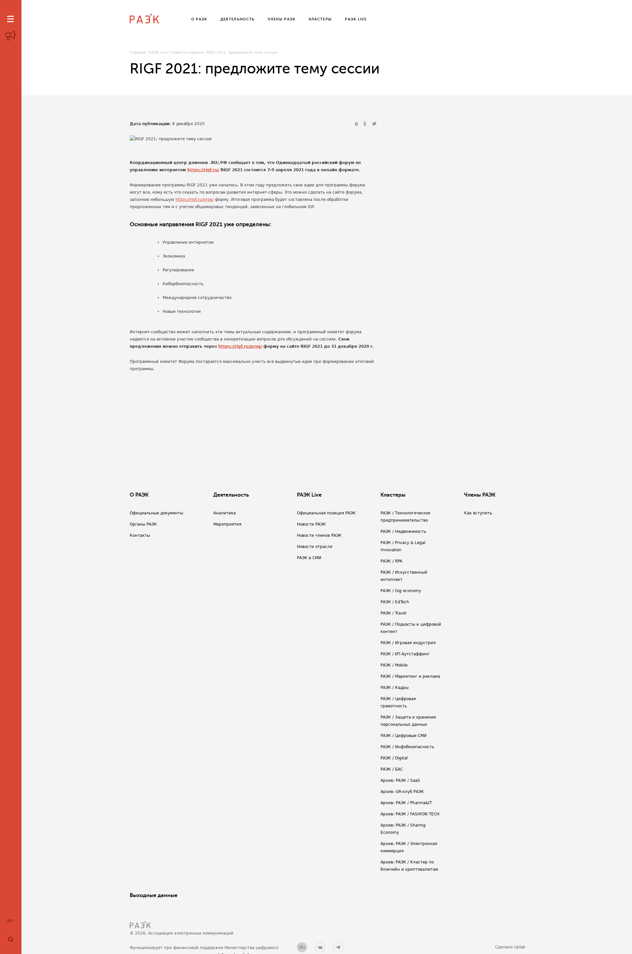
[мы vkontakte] (320, 947)
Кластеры (393, 495)
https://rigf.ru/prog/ (194, 199)
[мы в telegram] (338, 947)
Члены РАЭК (479, 495)
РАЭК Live (158, 52)
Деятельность (231, 495)
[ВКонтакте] (357, 124)
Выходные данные (153, 895)
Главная (137, 52)
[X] (374, 124)
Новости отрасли (187, 52)
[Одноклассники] (365, 124)
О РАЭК (139, 495)
